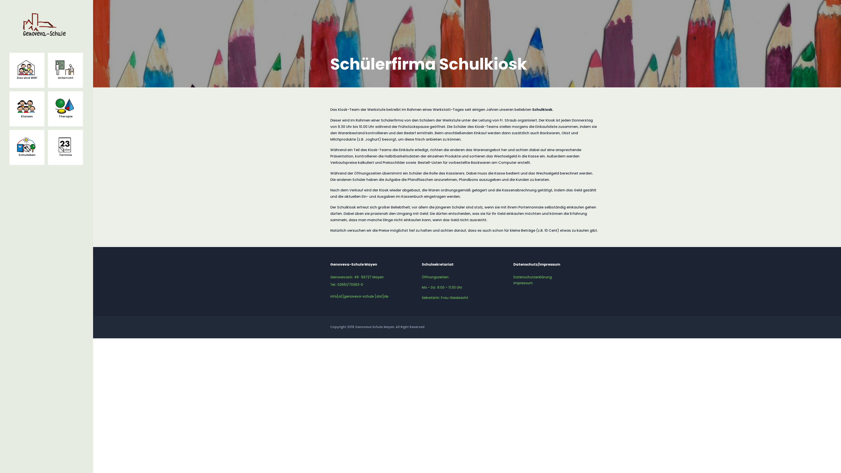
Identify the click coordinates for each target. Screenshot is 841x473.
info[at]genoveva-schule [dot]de (359, 296)
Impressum (523, 283)
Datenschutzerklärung (532, 277)
